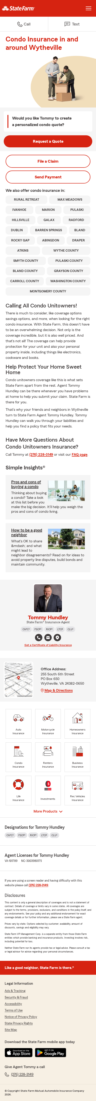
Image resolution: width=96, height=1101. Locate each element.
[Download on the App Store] (19, 1052)
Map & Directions (59, 690)
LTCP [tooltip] (60, 629)
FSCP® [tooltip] (37, 629)
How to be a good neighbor (26, 532)
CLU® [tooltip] (70, 629)
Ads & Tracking (15, 991)
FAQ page (79, 454)
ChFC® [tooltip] (26, 629)
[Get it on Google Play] (50, 1052)
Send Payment (48, 177)
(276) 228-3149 (41, 454)
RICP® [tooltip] (49, 629)
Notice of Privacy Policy (21, 1017)
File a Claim (48, 161)
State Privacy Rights (19, 1023)
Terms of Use (14, 1010)
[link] (24, 8)
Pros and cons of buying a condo (26, 484)
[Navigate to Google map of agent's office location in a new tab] (57, 637)
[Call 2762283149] (38, 637)
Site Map (11, 1029)
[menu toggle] (88, 8)
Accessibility (13, 1004)
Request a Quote (48, 141)
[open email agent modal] (48, 638)
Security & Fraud (16, 997)
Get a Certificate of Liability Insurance (48, 645)
